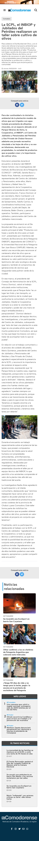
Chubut (10, 715)
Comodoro (6, 19)
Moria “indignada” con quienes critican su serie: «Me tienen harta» (20, 797)
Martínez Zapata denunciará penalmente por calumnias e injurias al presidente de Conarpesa (19, 730)
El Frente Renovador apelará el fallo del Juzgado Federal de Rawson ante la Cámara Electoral (20, 764)
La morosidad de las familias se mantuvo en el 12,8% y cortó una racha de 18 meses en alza (20, 752)
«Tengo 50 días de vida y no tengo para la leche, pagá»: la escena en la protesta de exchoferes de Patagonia (16, 686)
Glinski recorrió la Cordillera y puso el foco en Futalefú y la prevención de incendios (19, 718)
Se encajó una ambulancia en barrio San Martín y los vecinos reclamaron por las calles (20, 776)
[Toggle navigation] (4, 10)
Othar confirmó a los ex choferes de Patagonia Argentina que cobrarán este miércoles (18, 652)
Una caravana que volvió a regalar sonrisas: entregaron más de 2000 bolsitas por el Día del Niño (19, 707)
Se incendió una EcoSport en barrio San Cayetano (16, 620)
